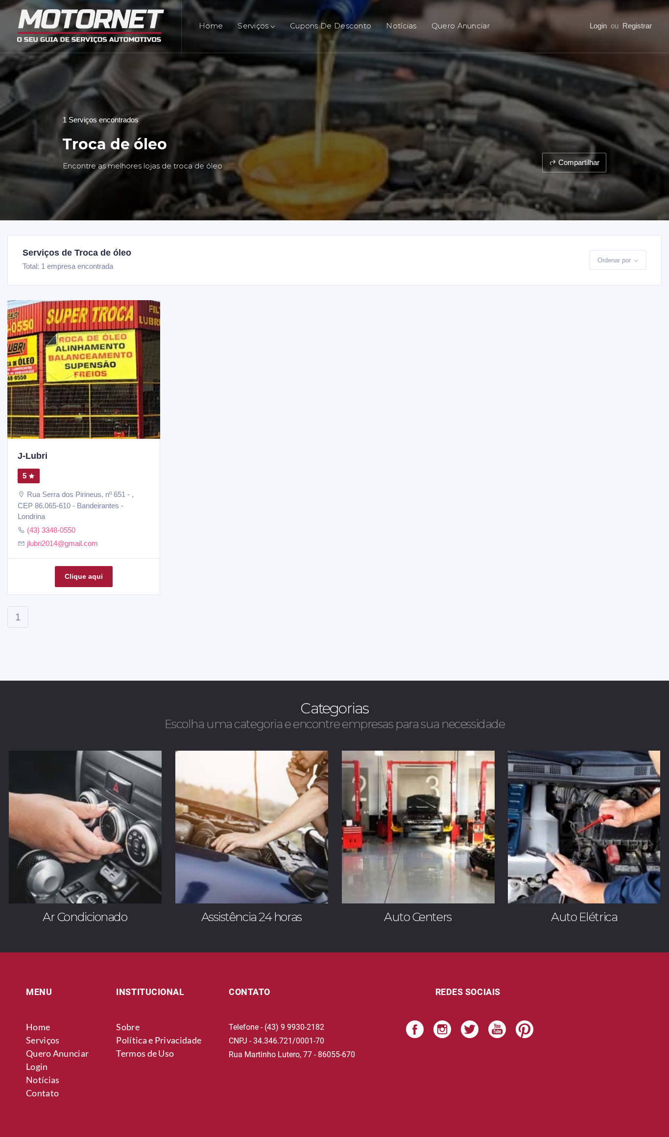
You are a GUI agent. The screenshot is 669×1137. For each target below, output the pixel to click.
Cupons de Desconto (330, 25)
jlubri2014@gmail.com (62, 543)
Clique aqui (84, 576)
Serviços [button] (253, 25)
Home (211, 25)
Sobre (128, 1026)
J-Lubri (33, 456)
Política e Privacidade (158, 1040)
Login (598, 26)
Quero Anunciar (460, 25)
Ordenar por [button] (614, 260)
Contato (42, 1093)
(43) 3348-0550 (51, 530)
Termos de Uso (145, 1053)
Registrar (637, 26)
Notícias (401, 25)
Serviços (42, 1040)
